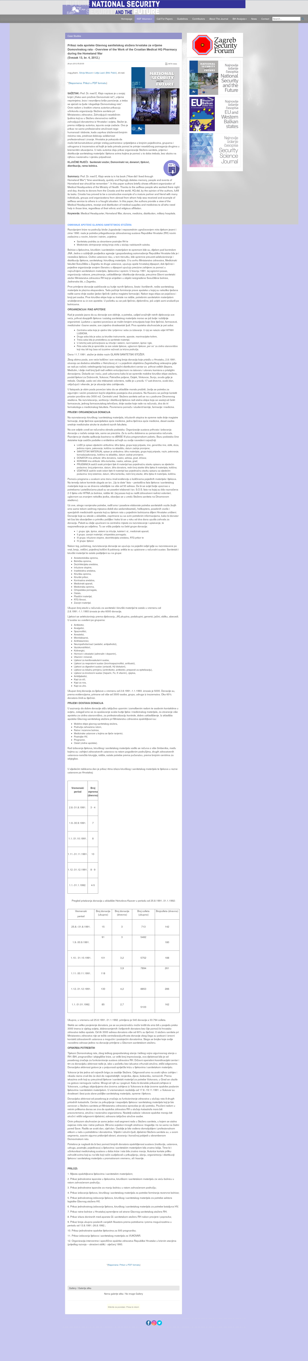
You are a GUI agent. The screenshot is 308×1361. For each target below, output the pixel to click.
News (254, 18)
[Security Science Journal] (214, 149)
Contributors (198, 18)
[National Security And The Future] (154, 7)
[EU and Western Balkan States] (214, 113)
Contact (265, 18)
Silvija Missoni (86, 72)
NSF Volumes (144, 18)
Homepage (126, 18)
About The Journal (218, 18)
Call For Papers (165, 18)
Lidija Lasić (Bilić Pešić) (105, 72)
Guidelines (182, 18)
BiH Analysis (239, 18)
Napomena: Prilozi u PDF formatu (87, 83)
